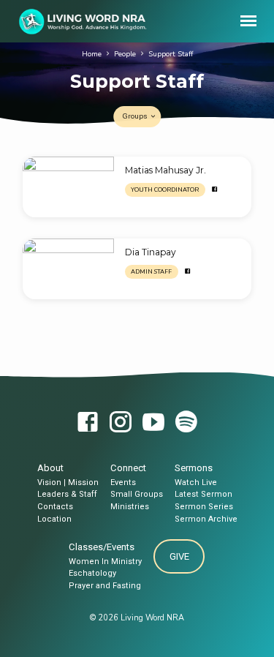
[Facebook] (214, 189)
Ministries (129, 506)
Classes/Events (101, 546)
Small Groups (136, 494)
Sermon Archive (206, 519)
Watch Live (196, 482)
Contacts (55, 506)
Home (92, 54)
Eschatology (92, 573)
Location (54, 519)
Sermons (194, 467)
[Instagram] (120, 423)
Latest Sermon (203, 494)
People (125, 54)
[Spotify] (186, 423)
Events (123, 482)
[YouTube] (153, 423)
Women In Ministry (105, 561)
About (50, 467)
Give (179, 556)
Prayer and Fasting (105, 585)
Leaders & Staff (67, 494)
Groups (135, 116)
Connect (128, 467)
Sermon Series (204, 506)
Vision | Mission (68, 482)
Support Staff (170, 54)
